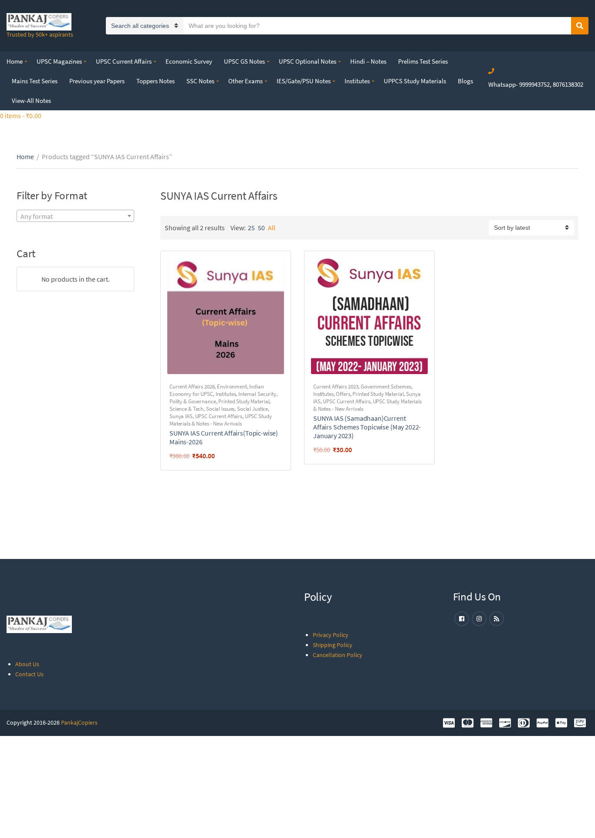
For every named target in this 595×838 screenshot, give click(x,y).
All (271, 227)
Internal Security (257, 394)
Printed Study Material (243, 401)
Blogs (465, 81)
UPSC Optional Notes (307, 61)
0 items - (20, 115)
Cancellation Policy (337, 655)
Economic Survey (189, 61)
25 (251, 227)
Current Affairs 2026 (191, 386)
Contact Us (29, 674)
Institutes (357, 81)
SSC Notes (200, 81)
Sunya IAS (181, 416)
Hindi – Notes (368, 61)
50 (261, 227)
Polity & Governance (192, 401)
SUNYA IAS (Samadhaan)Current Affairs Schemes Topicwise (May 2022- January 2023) (367, 427)
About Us (27, 664)
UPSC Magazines (59, 61)
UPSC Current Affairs (124, 61)
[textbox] (75, 216)
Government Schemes (386, 386)
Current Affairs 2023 (335, 386)
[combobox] (75, 216)
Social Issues (220, 408)
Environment (232, 386)
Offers (343, 394)
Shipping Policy (332, 645)
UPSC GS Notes (244, 61)
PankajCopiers (79, 722)
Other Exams (245, 81)
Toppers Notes (155, 81)
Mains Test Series (34, 81)
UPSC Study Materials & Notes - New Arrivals (220, 419)
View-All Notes (31, 100)
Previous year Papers (97, 81)
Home (15, 61)
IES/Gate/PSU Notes (304, 81)
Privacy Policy (330, 635)
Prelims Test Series (423, 61)
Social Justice (252, 408)
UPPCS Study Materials (415, 81)
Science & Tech (186, 408)
